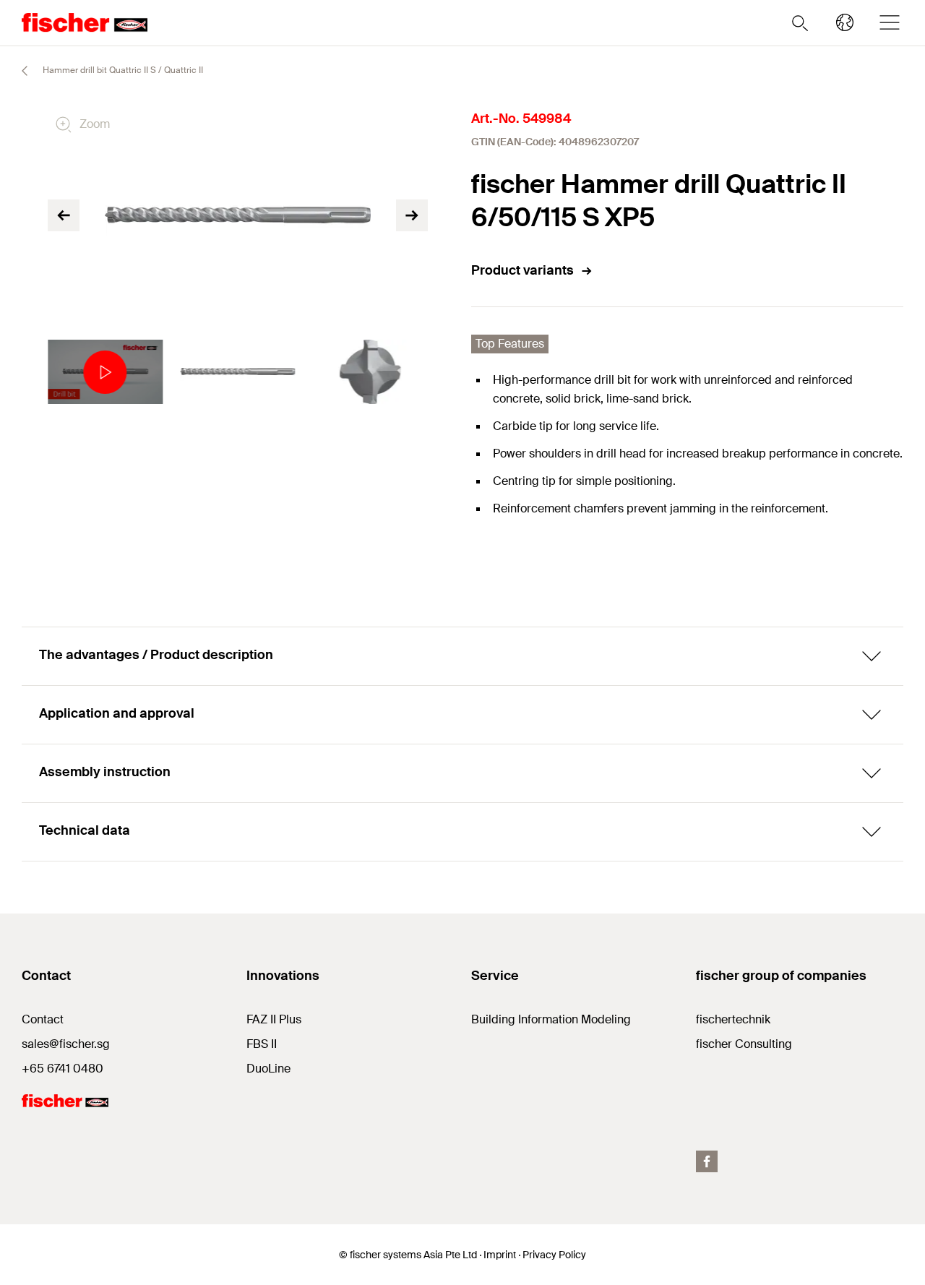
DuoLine (268, 1068)
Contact (43, 1019)
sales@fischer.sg (66, 1044)
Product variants (522, 270)
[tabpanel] (105, 372)
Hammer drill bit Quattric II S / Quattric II (121, 70)
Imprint (499, 1254)
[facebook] (707, 1161)
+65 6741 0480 (62, 1068)
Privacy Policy (554, 1254)
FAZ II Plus (273, 1019)
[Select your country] (845, 22)
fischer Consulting (744, 1044)
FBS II (261, 1044)
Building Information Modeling (551, 1019)
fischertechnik (733, 1019)
